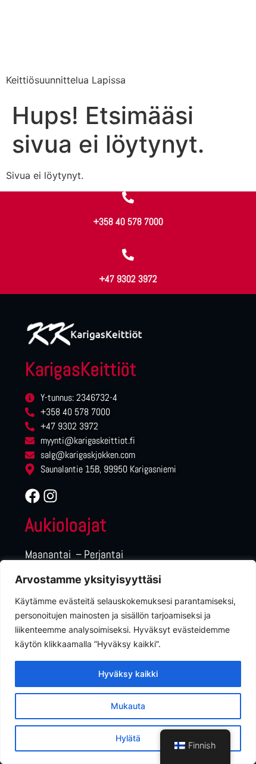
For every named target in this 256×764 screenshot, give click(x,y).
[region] (128, 662)
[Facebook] (32, 495)
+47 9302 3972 (128, 279)
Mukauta (128, 706)
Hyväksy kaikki (128, 674)
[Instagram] (50, 495)
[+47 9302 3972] (128, 255)
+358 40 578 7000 (128, 221)
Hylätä (128, 738)
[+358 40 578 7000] (128, 197)
